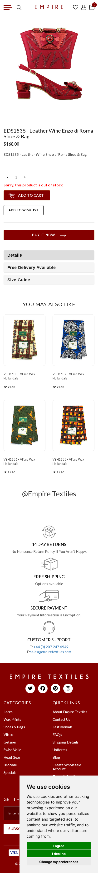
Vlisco (8, 734)
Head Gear (12, 757)
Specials (10, 772)
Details (14, 255)
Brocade (10, 765)
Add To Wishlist (24, 210)
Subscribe (18, 828)
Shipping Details (65, 742)
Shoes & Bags (14, 727)
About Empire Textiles (70, 712)
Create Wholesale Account (67, 767)
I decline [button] (59, 854)
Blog (56, 757)
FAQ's (57, 734)
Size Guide (18, 279)
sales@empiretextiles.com (50, 652)
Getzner (10, 742)
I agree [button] (58, 846)
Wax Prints (12, 719)
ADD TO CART (31, 195)
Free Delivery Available (31, 267)
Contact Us (61, 719)
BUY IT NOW (43, 235)
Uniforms (60, 750)
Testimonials (63, 727)
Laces (8, 712)
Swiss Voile (12, 750)
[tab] (49, 268)
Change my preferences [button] (58, 862)
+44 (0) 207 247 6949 (51, 647)
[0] (91, 7)
